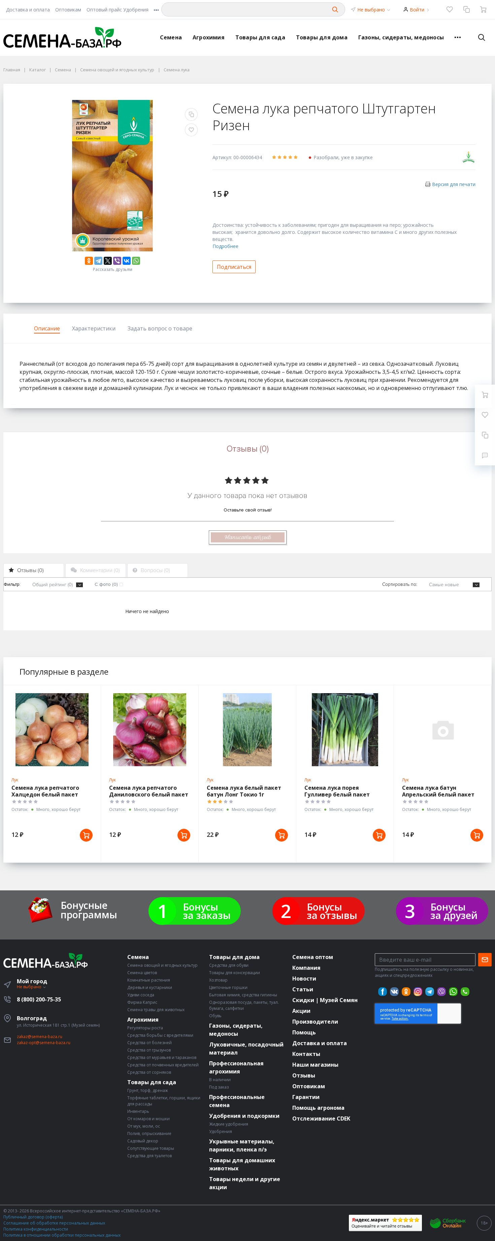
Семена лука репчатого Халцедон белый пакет (45, 791)
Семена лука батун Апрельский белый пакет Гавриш (438, 794)
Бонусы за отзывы (332, 910)
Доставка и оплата (28, 9)
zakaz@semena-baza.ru (39, 1036)
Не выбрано (371, 9)
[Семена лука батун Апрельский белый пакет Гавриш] (442, 729)
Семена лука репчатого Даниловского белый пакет (148, 791)
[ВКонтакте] (127, 261)
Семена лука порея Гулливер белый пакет (337, 791)
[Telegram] (98, 261)
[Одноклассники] (89, 261)
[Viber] (117, 261)
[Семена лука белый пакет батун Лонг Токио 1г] (247, 729)
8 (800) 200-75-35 (39, 999)
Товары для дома (322, 37)
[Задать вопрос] (485, 455)
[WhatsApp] (136, 261)
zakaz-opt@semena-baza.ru (43, 1042)
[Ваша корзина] (483, 9)
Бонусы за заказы (207, 910)
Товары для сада (260, 37)
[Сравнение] (466, 9)
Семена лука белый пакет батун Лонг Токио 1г (244, 791)
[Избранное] (449, 9)
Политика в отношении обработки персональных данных (62, 1235)
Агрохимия (209, 37)
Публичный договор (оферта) (33, 1217)
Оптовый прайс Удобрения (117, 9)
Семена (171, 37)
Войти (417, 9)
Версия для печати (453, 184)
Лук (14, 780)
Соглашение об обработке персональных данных (54, 1223)
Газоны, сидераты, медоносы (401, 37)
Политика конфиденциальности (35, 1229)
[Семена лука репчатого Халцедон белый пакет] (52, 729)
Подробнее (225, 246)
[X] (108, 261)
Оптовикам (68, 9)
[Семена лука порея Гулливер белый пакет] (345, 729)
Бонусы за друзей (453, 910)
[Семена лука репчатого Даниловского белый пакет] (149, 729)
